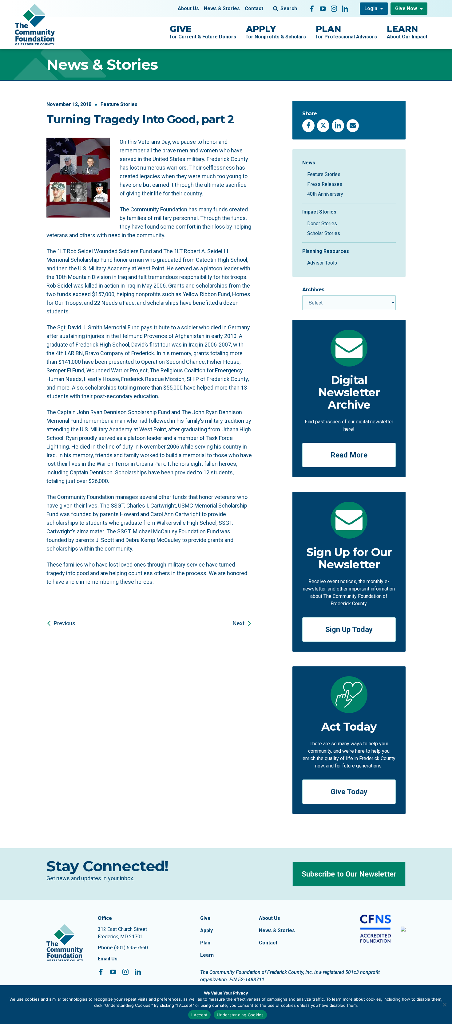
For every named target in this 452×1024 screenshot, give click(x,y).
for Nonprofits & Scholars (276, 32)
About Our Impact (407, 32)
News (308, 163)
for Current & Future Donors (203, 32)
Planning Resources (325, 251)
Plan (205, 943)
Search (288, 8)
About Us (188, 8)
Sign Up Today (349, 629)
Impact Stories (319, 212)
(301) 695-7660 (131, 948)
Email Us (107, 959)
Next (238, 623)
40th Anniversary (325, 194)
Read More (349, 455)
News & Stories (222, 8)
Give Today (349, 791)
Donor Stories (322, 223)
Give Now (406, 8)
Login (370, 8)
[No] (444, 1005)
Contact (254, 8)
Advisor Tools (322, 263)
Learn (207, 955)
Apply (206, 930)
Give (205, 918)
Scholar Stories (323, 233)
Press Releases (324, 184)
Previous (64, 623)
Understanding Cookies (240, 1014)
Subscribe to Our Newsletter (349, 874)
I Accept (199, 1014)
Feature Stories (119, 104)
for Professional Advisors (346, 32)
